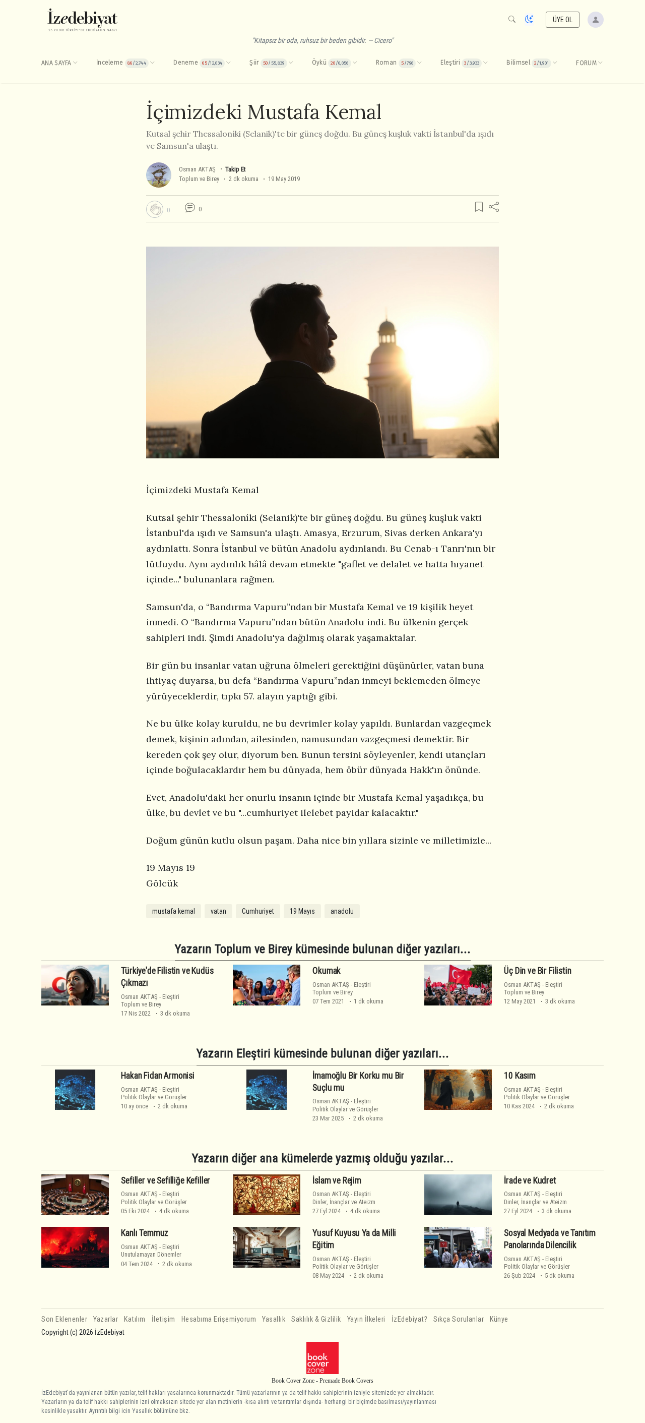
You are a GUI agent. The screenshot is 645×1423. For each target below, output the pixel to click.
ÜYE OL (563, 20)
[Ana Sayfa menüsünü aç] (75, 63)
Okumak (326, 971)
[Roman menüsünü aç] (419, 63)
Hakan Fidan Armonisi (158, 1076)
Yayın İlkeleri (366, 1319)
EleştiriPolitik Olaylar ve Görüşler (154, 1093)
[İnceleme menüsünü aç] (152, 63)
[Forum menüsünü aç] (600, 63)
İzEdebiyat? (410, 1319)
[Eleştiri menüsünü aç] (485, 63)
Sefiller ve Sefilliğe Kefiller (165, 1180)
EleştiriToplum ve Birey (150, 1000)
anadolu (342, 911)
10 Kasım (520, 1076)
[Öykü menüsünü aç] (354, 63)
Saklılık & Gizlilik (316, 1319)
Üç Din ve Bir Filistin (537, 971)
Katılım (135, 1319)
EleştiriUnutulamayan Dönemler (151, 1250)
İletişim (163, 1319)
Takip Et (235, 169)
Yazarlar (105, 1319)
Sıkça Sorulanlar (458, 1319)
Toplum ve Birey (199, 179)
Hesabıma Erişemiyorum (218, 1319)
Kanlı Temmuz (144, 1233)
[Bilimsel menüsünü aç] (554, 63)
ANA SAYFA (56, 63)
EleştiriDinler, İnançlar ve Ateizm (343, 1197)
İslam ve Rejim (336, 1180)
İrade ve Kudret (530, 1180)
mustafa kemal (173, 911)
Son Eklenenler (64, 1319)
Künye (499, 1319)
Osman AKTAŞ (197, 169)
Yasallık (273, 1319)
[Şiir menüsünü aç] (290, 63)
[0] (154, 209)
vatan (218, 911)
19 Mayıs (302, 911)
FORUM (586, 63)
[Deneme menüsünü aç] (228, 63)
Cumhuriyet (258, 911)
